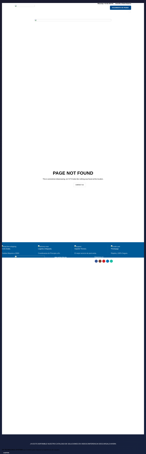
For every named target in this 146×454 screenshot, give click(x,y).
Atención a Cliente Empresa (123, 3)
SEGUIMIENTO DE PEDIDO (120, 7)
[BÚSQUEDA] (105, 7)
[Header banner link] (73, 227)
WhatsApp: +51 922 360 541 (105, 3)
